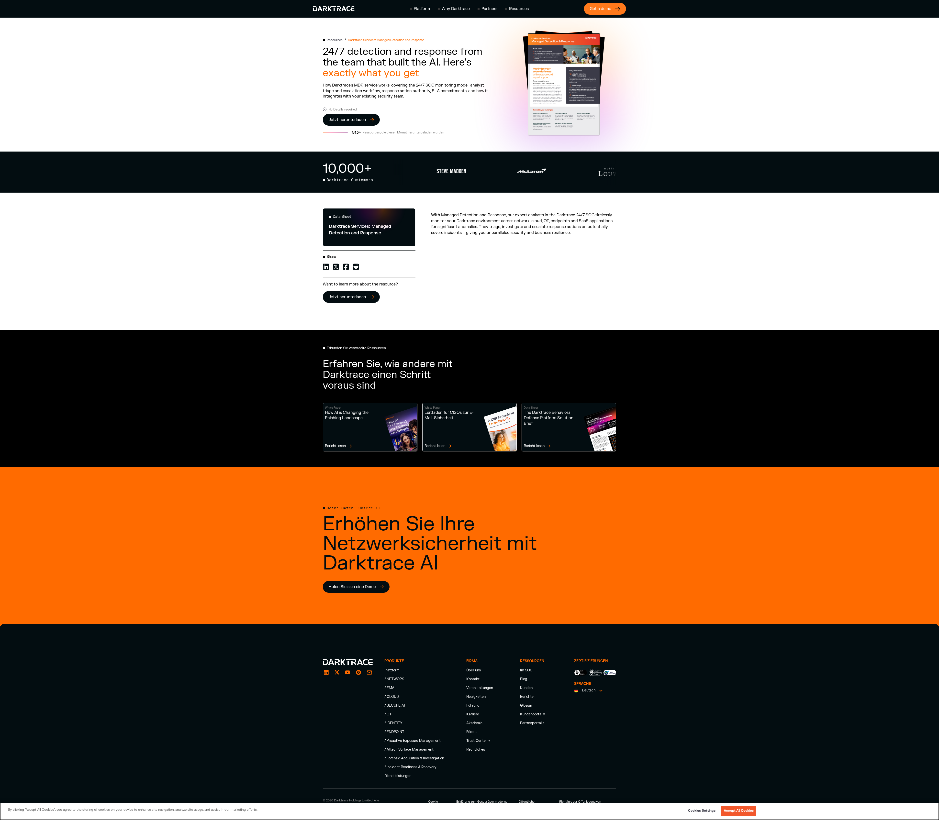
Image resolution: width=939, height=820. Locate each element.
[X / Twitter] (337, 672)
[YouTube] (347, 672)
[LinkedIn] (326, 672)
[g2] (358, 672)
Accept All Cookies (739, 811)
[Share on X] (336, 266)
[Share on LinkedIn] (326, 266)
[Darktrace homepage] (334, 8)
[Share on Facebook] (346, 266)
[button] (420, 9)
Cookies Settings (701, 811)
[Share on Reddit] (356, 266)
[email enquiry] (369, 672)
